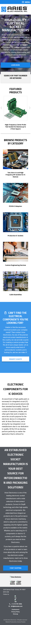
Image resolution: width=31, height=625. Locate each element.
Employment (15, 609)
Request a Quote (15, 359)
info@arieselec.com (16, 606)
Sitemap (15, 614)
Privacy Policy (15, 612)
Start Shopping (15, 568)
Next (29, 108)
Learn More (15, 65)
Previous (1, 108)
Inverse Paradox (21, 622)
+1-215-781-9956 (16, 604)
